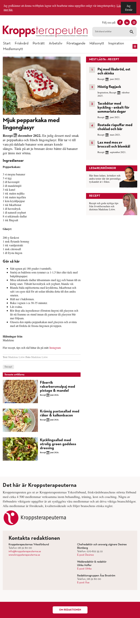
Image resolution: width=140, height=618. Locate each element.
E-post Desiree (85, 555)
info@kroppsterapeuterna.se (25, 551)
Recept (8, 135)
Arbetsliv (55, 43)
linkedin (127, 22)
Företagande (76, 43)
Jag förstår (128, 7)
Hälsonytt (97, 43)
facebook (120, 22)
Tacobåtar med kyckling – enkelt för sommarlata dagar (113, 107)
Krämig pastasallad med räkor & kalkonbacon (59, 413)
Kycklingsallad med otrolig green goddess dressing (58, 444)
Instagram (55, 347)
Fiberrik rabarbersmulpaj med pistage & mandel (57, 387)
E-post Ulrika (84, 568)
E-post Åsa (83, 582)
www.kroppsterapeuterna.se (24, 555)
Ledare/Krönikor (102, 168)
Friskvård (21, 43)
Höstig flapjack (109, 87)
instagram (134, 22)
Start (7, 43)
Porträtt (39, 43)
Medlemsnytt (13, 49)
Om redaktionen (70, 610)
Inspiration (116, 43)
